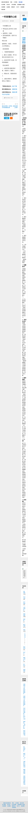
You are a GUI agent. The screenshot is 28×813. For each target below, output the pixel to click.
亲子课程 (24, 602)
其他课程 (24, 614)
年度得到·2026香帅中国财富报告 (24, 689)
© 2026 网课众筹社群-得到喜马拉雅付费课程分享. (13, 809)
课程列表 (14, 89)
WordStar (13, 811)
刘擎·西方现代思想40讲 (24, 764)
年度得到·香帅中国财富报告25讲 (24, 780)
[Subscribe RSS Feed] (11, 118)
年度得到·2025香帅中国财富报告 (24, 701)
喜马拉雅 (12, 21)
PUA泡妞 (24, 597)
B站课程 (24, 592)
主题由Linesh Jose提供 (20, 811)
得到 (24, 629)
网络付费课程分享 (24, 771)
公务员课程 (24, 609)
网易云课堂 (24, 659)
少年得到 (24, 635)
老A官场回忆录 (24, 749)
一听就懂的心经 (9, 16)
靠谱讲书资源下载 (24, 733)
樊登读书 (24, 647)
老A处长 (24, 665)
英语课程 (24, 670)
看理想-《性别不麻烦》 (24, 725)
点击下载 (14, 86)
